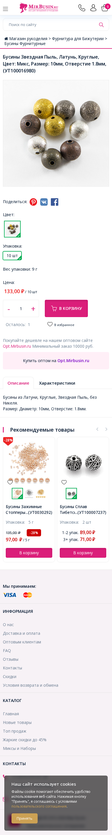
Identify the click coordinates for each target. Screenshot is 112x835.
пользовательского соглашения (39, 806)
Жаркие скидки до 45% (25, 739)
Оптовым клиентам (22, 642)
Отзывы (10, 659)
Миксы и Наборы (19, 748)
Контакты (12, 668)
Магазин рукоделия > (30, 38)
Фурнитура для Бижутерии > (79, 38)
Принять (24, 818)
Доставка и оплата (21, 633)
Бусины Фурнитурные (25, 43)
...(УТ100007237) (90, 512)
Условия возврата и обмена (30, 685)
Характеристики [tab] (57, 383)
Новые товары (17, 722)
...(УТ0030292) (39, 512)
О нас (8, 624)
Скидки (9, 676)
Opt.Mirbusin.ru (17, 346)
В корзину (70, 308)
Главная (11, 713)
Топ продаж (14, 731)
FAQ (7, 650)
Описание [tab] (18, 383)
